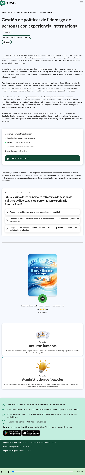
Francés (22, 451)
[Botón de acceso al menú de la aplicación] (81, 3)
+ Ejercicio (6, 42)
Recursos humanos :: (47, 12)
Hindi (29, 451)
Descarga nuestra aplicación (15, 427)
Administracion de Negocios (26, 12)
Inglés (5, 451)
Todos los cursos (7, 12)
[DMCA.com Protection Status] (42, 460)
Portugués (13, 451)
